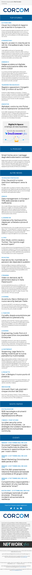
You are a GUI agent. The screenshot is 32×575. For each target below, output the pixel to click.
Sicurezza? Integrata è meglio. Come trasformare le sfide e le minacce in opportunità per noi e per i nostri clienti (16, 448)
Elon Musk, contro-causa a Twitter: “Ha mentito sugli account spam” (13, 242)
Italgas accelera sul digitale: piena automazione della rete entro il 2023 (14, 66)
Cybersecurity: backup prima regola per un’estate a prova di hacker (15, 222)
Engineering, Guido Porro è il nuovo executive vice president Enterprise (15, 335)
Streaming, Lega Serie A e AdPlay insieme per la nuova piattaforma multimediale (14, 354)
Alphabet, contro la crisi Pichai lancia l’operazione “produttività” (16, 107)
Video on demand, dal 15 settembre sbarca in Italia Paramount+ (13, 280)
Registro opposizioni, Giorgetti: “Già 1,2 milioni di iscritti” (15, 88)
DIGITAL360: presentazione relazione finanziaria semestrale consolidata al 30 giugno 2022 (15, 472)
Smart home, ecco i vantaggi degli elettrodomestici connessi (15, 156)
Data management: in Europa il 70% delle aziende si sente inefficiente (15, 201)
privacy (25, 556)
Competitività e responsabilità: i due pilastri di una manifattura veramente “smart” (16, 484)
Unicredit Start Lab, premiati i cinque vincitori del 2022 (15, 390)
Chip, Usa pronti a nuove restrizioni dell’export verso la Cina (14, 182)
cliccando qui (23, 567)
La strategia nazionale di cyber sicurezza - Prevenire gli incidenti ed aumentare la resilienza (15, 496)
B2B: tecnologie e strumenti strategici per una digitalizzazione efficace (14, 413)
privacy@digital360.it (17, 570)
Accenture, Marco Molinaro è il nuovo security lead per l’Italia (15, 300)
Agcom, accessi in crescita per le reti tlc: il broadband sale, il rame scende (16, 45)
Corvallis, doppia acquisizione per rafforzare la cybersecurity (16, 316)
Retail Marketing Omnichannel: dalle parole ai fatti (15, 460)
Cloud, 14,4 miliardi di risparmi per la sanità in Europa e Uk (15, 26)
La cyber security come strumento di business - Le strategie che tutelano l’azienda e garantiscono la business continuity (16, 426)
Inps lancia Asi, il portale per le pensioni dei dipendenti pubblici (16, 261)
